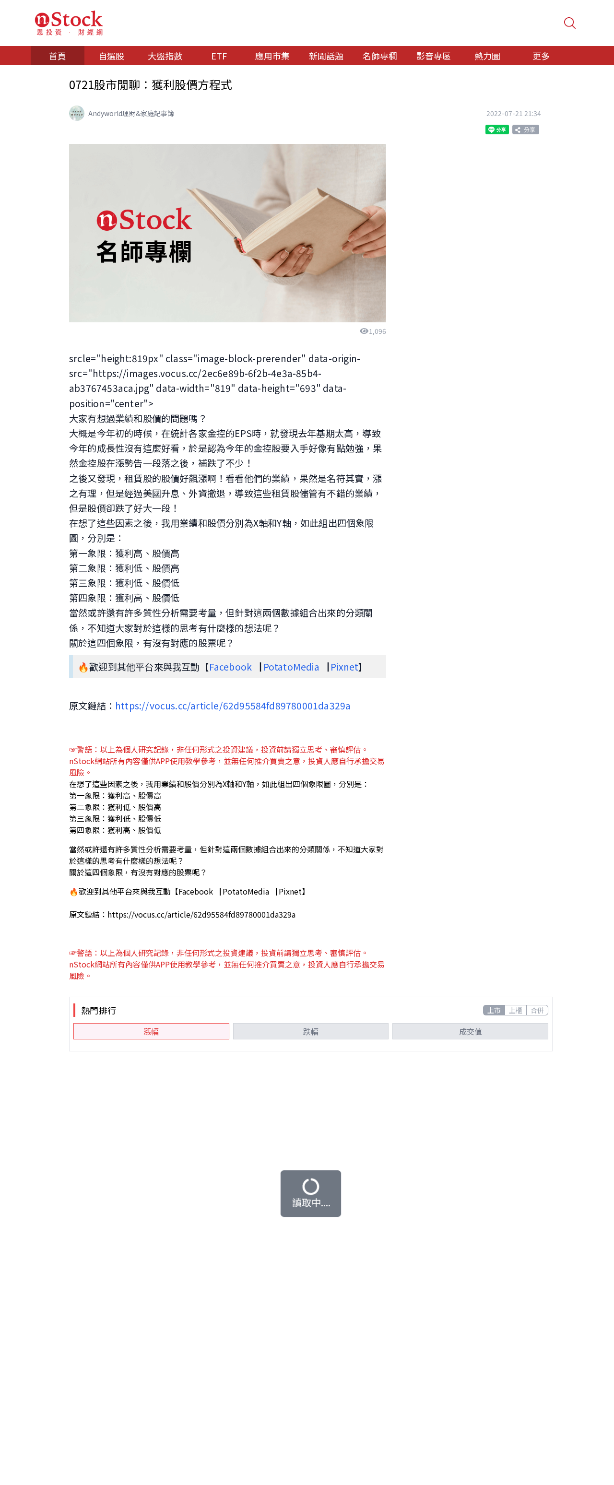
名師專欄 (380, 55)
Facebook (230, 666)
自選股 (111, 55)
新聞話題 (326, 55)
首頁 (57, 55)
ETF (219, 55)
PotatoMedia (291, 666)
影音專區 (433, 55)
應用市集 (272, 55)
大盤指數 (165, 55)
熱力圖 (487, 55)
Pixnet (344, 666)
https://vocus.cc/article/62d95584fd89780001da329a (233, 705)
